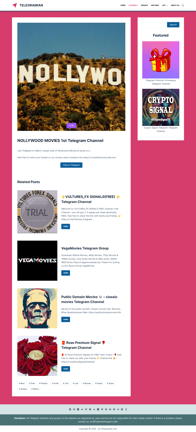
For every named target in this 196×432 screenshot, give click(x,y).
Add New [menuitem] (155, 5)
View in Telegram (71, 165)
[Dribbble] (114, 409)
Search (173, 24)
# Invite (55, 383)
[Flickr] (82, 409)
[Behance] (70, 409)
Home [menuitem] (123, 5)
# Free (32, 383)
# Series (99, 383)
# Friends (43, 383)
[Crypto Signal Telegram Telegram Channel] (160, 107)
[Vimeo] (102, 409)
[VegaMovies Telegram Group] (37, 261)
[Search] (183, 5)
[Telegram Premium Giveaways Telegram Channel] (160, 59)
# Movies (87, 383)
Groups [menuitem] (144, 5)
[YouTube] (78, 409)
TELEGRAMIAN (31, 5)
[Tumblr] (98, 409)
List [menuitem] (164, 5)
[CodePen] (110, 409)
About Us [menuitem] (175, 5)
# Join (65, 383)
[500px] (126, 409)
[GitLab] (118, 409)
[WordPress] (106, 409)
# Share (110, 383)
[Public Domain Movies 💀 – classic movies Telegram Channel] (37, 308)
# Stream (23, 389)
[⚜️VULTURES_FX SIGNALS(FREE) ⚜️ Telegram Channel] (37, 211)
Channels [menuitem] (133, 5)
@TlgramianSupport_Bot (105, 421)
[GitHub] (86, 409)
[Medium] (74, 409)
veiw (66, 227)
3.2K (71, 125)
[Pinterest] (90, 409)
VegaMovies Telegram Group (85, 248)
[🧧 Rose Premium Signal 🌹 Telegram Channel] (37, 356)
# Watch (35, 389)
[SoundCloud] (94, 409)
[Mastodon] (122, 409)
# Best (22, 383)
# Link (75, 383)
